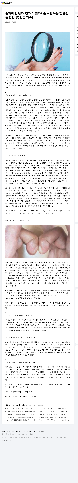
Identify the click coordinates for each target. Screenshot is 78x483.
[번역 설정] (60, 27)
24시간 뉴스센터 (20, 431)
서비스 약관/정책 (39, 431)
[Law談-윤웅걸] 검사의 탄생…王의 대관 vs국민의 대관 (22, 414)
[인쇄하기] (68, 27)
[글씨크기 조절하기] (64, 27)
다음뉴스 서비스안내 (7, 431)
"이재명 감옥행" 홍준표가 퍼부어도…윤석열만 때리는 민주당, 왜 (54, 420)
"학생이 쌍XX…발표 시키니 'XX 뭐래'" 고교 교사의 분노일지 (54, 411)
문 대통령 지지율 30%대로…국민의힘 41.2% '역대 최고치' (54, 417)
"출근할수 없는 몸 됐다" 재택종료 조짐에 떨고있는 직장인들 (22, 411)
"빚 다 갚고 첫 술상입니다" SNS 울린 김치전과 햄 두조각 (54, 408)
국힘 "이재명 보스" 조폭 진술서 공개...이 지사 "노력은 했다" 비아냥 (22, 408)
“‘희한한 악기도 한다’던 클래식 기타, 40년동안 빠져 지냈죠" (22, 417)
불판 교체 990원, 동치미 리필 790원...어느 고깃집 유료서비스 (22, 420)
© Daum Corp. (6, 440)
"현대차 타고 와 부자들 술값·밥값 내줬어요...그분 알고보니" (54, 414)
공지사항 (30, 431)
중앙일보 (8, 3)
